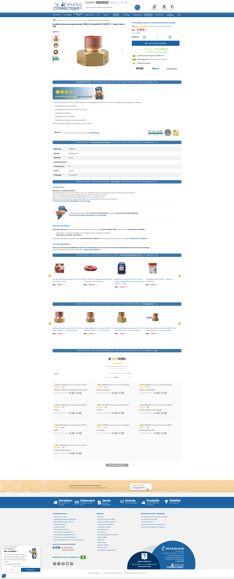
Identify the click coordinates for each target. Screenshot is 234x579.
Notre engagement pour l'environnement (68, 540)
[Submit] (137, 7)
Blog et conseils (103, 545)
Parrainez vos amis (104, 527)
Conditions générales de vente (135, 573)
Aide (123, 3)
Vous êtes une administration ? (65, 535)
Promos (113, 3)
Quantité (135, 37)
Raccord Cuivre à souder (79, 20)
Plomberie (60, 20)
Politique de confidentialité (112, 573)
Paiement (100, 540)
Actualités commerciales (106, 550)
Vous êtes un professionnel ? (64, 532)
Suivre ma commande (149, 519)
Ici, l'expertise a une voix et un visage (154, 517)
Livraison (100, 517)
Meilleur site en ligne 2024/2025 (65, 519)
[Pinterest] (63, 564)
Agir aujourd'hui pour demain (64, 522)
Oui (71, 393)
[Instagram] (72, 564)
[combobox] (112, 7)
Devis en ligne (102, 537)
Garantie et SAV (103, 530)
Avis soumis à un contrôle (116, 368)
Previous (49, 276)
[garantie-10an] (176, 132)
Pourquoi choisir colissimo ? (107, 522)
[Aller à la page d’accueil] (54, 20)
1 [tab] (113, 294)
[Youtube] (67, 564)
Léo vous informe (147, 522)
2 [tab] (116, 294)
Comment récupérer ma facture (153, 527)
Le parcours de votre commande (153, 524)
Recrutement (102, 547)
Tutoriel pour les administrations (65, 537)
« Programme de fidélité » (138, 238)
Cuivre (67, 20)
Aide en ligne (101, 542)
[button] (63, 51)
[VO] (168, 132)
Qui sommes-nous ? (61, 517)
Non (78, 393)
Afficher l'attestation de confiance (117, 366)
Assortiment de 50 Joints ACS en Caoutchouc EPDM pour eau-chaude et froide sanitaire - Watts (129, 281)
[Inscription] (83, 557)
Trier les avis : (108, 377)
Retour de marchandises (106, 519)
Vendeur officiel (59, 527)
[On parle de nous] (154, 132)
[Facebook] (55, 564)
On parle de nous (60, 524)
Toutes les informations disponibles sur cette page (87, 215)
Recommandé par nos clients (108, 535)
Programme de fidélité (105, 524)
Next (179, 276)
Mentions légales (94, 573)
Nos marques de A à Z (61, 530)
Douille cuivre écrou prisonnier (99, 20)
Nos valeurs (101, 532)
